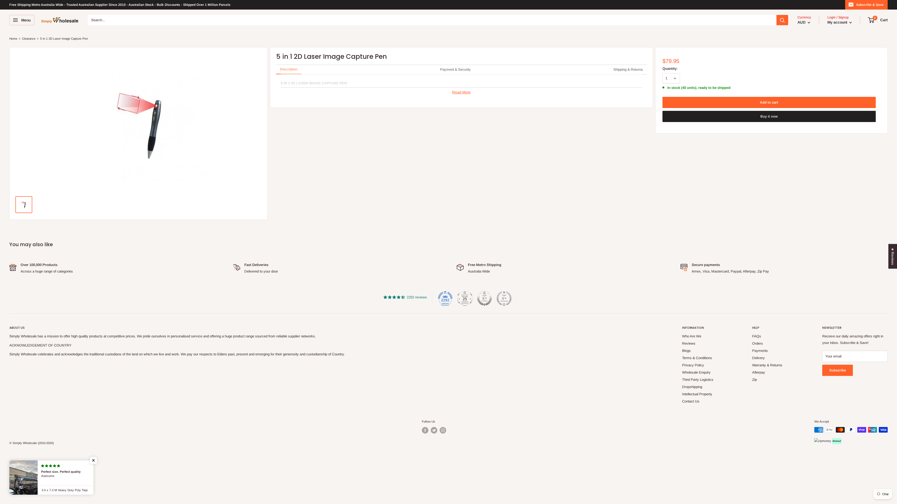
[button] (93, 460)
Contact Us (690, 401)
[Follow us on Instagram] (443, 430)
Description (288, 69)
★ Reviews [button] (893, 256)
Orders (757, 343)
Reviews (688, 343)
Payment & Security (455, 69)
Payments (760, 351)
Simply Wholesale (25, 443)
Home (13, 38)
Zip (754, 380)
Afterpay (758, 372)
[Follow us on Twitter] (434, 430)
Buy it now (769, 116)
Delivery (758, 358)
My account (837, 22)
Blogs (686, 351)
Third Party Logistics (697, 380)
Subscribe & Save (869, 5)
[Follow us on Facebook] (425, 430)
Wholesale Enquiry (696, 372)
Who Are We (691, 336)
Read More (461, 92)
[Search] (782, 20)
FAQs (756, 336)
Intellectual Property (697, 394)
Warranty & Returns (767, 365)
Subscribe (837, 370)
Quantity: (670, 68)
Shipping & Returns (628, 69)
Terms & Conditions (697, 358)
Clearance (29, 38)
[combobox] (432, 20)
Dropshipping (692, 387)
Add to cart (769, 102)
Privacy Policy (693, 365)
